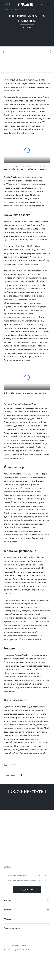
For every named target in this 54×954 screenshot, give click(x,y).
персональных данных (37, 875)
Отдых (13, 765)
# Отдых (7, 853)
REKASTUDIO (28, 949)
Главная (6, 9)
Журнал (14, 9)
